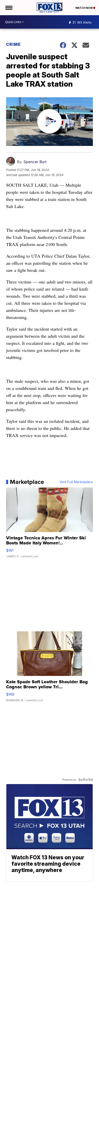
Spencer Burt (34, 161)
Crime (13, 44)
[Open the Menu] (8, 7)
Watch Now (84, 7)
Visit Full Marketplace (76, 482)
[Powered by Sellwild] (85, 779)
